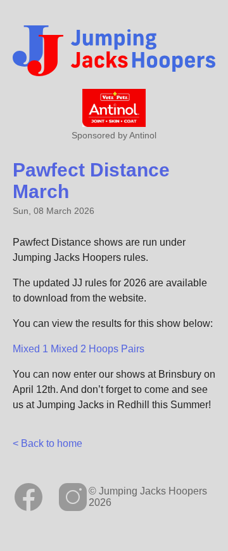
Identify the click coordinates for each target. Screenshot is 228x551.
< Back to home (47, 443)
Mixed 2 (68, 348)
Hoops (103, 348)
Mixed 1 (30, 348)
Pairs (132, 348)
